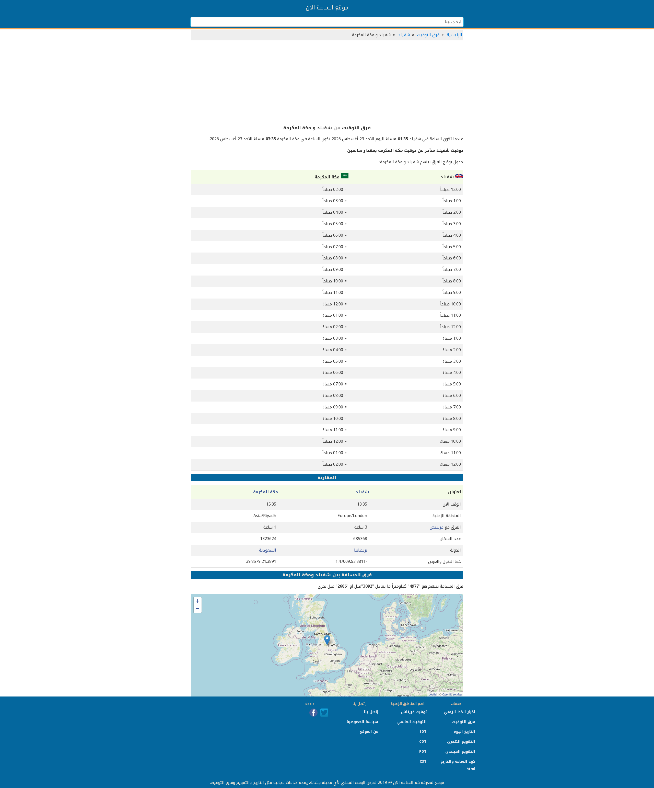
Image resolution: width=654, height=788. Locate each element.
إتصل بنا (371, 712)
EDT (423, 731)
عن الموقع (369, 731)
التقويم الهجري (461, 741)
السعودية (267, 550)
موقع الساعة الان (327, 7)
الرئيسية (454, 35)
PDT (423, 751)
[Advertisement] (327, 83)
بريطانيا (360, 550)
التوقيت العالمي (412, 721)
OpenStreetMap (452, 694)
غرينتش (436, 527)
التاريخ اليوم (464, 731)
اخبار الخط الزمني (459, 712)
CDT (423, 741)
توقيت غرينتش (414, 712)
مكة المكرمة (265, 492)
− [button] (197, 609)
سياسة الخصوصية (362, 721)
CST (423, 761)
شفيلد (404, 35)
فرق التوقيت (428, 35)
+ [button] (197, 601)
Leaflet (433, 694)
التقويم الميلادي (460, 751)
